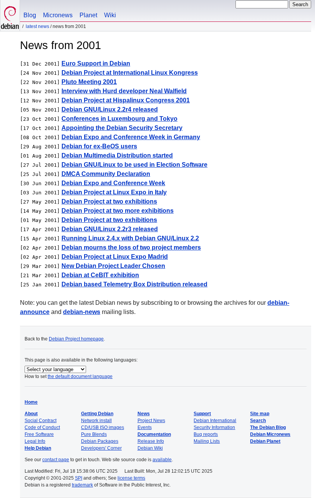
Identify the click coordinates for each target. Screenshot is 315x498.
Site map (259, 413)
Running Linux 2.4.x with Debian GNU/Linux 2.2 (130, 238)
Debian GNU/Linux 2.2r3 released (109, 229)
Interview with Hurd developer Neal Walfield (124, 91)
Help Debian (38, 448)
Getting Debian (97, 413)
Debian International (215, 420)
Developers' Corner (101, 448)
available (162, 459)
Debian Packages (99, 441)
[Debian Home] (10, 15)
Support (202, 413)
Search (258, 420)
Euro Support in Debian (95, 63)
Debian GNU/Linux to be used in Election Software (134, 164)
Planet (88, 15)
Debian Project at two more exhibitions (117, 210)
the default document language (80, 376)
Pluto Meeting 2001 (89, 82)
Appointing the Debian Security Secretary (121, 128)
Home (31, 402)
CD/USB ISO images (102, 427)
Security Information (214, 427)
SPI (78, 478)
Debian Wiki (150, 448)
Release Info (151, 441)
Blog (29, 15)
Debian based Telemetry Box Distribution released (134, 284)
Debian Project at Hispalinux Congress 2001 (125, 100)
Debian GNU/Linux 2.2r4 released (109, 109)
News (144, 413)
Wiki (110, 15)
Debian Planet (265, 441)
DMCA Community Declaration (105, 174)
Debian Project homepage (76, 339)
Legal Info (35, 441)
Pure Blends (94, 434)
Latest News (37, 26)
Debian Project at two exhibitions (109, 201)
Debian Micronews (270, 434)
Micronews (58, 15)
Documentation (154, 434)
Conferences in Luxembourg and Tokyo (119, 118)
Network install (96, 420)
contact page (55, 459)
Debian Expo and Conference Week (113, 183)
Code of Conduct (42, 427)
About (31, 413)
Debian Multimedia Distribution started (117, 155)
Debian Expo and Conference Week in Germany (130, 137)
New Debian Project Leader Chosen (113, 266)
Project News (151, 420)
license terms (131, 478)
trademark (82, 485)
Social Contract (40, 420)
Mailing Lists (207, 441)
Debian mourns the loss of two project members (131, 247)
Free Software (39, 434)
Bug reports (206, 434)
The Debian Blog (268, 427)
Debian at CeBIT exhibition (100, 275)
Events (145, 427)
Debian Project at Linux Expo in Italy (114, 192)
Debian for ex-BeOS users (99, 146)
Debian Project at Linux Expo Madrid (114, 256)
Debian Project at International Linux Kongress (129, 72)
